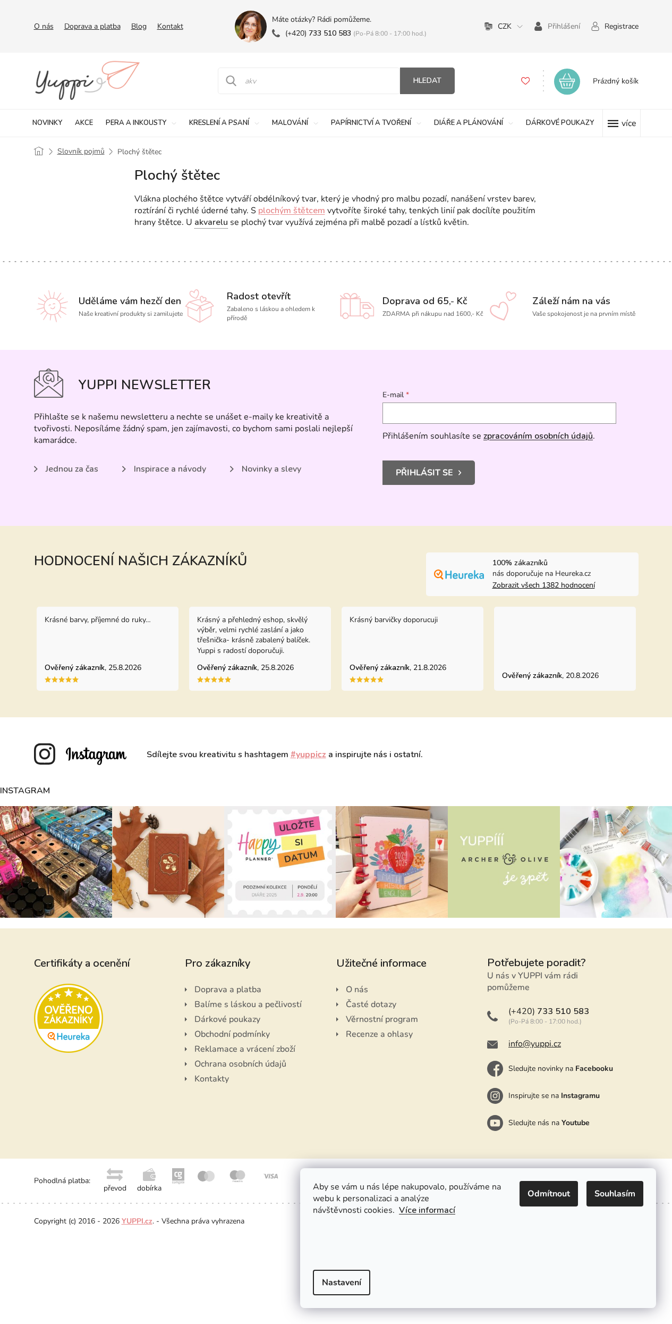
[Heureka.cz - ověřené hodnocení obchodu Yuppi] (68, 1018)
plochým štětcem (291, 210)
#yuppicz (308, 754)
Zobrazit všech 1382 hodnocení (543, 585)
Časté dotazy (371, 1004)
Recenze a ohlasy (379, 1034)
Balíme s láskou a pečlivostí (248, 1004)
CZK (505, 26)
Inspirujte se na (554, 1096)
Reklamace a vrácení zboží (244, 1049)
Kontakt (170, 26)
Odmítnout (549, 1194)
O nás (44, 26)
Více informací (427, 1210)
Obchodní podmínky (232, 1034)
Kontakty (211, 1079)
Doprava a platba (92, 26)
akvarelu (211, 222)
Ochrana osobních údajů (240, 1064)
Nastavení (341, 1282)
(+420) (318, 33)
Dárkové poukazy (227, 1019)
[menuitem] (47, 123)
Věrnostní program (382, 1019)
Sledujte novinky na (560, 1068)
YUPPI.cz (137, 1221)
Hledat (427, 81)
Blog (139, 26)
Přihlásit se (424, 473)
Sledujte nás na (549, 1123)
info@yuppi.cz (534, 1044)
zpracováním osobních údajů (538, 436)
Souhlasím (614, 1194)
